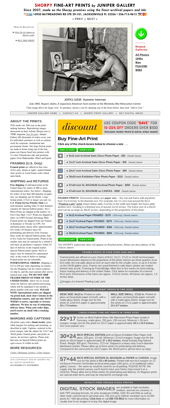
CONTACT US (70, 113)
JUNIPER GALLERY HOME (42, 113)
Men (138, 62)
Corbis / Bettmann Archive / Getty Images (30, 352)
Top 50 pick (32, 134)
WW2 (138, 70)
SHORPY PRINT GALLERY (99, 113)
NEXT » (92, 19)
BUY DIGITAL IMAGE (131, 113)
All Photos (142, 54)
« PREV (77, 19)
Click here (95, 398)
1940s (139, 58)
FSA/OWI (141, 66)
